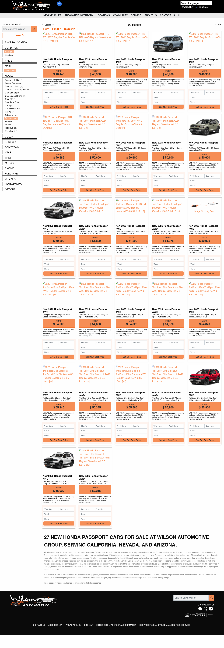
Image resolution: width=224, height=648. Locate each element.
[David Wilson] (31, 6)
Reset (19, 35)
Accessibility (55, 625)
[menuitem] (20, 51)
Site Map (89, 625)
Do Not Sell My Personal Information (116, 625)
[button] (59, 3)
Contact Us (39, 625)
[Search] (34, 29)
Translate (203, 6)
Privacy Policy (73, 625)
